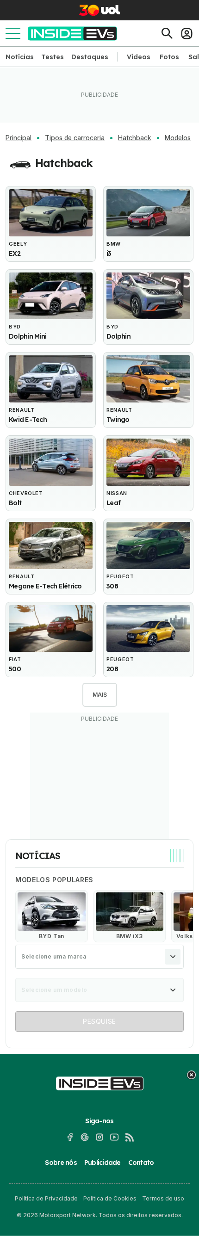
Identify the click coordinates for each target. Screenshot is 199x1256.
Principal (18, 138)
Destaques (89, 57)
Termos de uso (163, 1198)
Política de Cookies (110, 1198)
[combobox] (99, 957)
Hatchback (134, 138)
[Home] (72, 33)
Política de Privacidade (46, 1198)
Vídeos (138, 57)
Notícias (20, 57)
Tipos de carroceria (75, 138)
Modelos (178, 138)
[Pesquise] (167, 33)
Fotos (169, 57)
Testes (52, 57)
